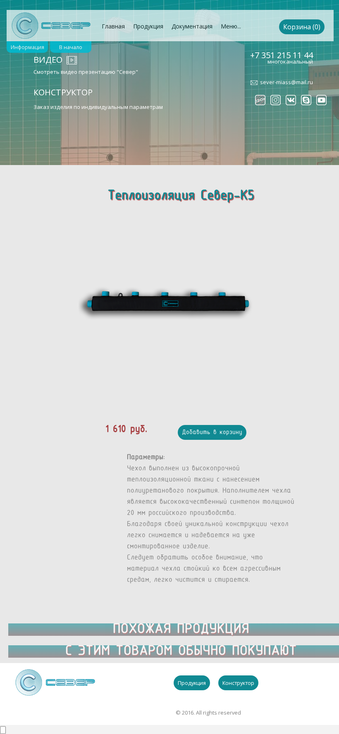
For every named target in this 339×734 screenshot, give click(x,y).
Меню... (231, 26)
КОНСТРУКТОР (63, 92)
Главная (113, 26)
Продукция (148, 26)
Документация (192, 26)
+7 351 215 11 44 (281, 55)
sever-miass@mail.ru (286, 82)
